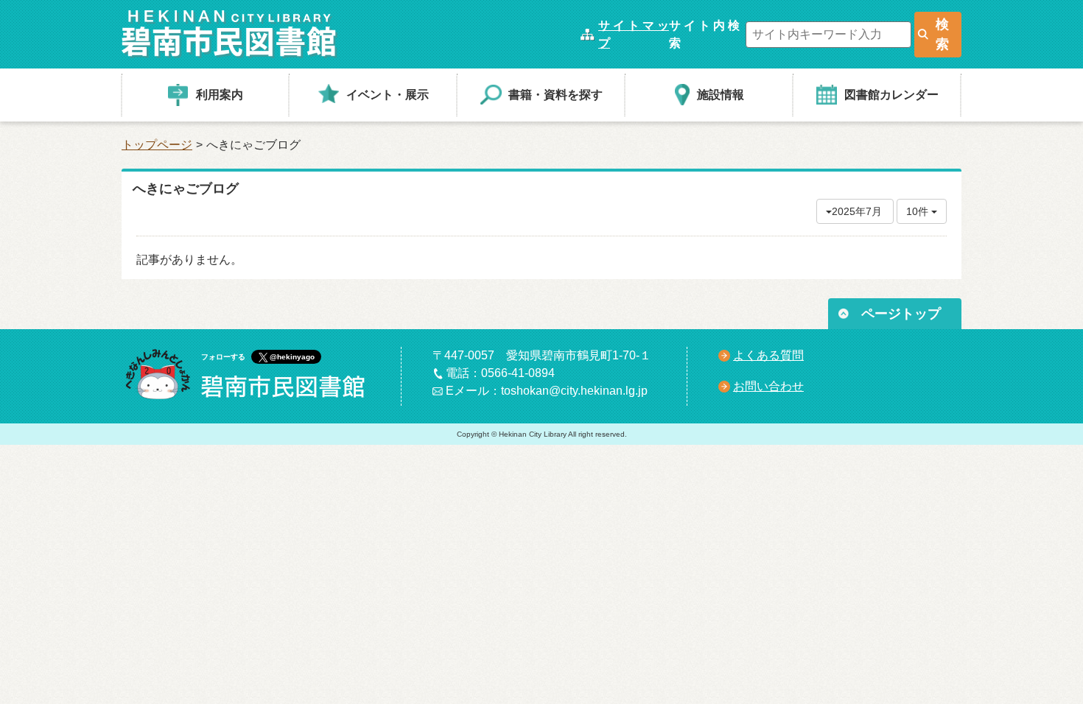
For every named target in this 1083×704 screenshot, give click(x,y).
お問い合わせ (768, 386)
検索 (942, 34)
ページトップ (901, 313)
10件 (918, 211)
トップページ (157, 144)
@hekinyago (292, 357)
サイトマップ (633, 34)
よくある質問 (768, 355)
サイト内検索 (704, 34)
